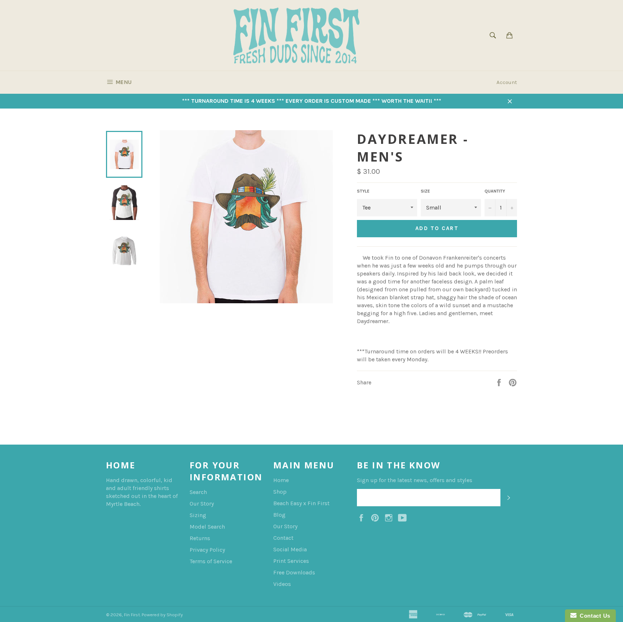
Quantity (495, 191)
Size (425, 191)
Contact (283, 537)
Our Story (202, 503)
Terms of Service (211, 561)
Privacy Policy (207, 549)
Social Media (290, 549)
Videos (282, 584)
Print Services (291, 560)
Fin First (132, 614)
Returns (200, 538)
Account (506, 82)
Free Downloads (294, 572)
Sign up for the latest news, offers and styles (414, 480)
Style (363, 191)
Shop (280, 491)
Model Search (207, 526)
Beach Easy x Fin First (301, 503)
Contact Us (593, 616)
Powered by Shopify (162, 614)
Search (198, 492)
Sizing (198, 515)
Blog (279, 514)
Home (281, 480)
